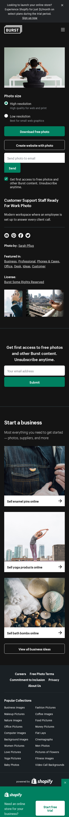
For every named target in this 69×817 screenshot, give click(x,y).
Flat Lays (40, 732)
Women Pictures (14, 745)
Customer (39, 265)
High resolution (20, 103)
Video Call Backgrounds (49, 764)
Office (8, 265)
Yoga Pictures (12, 758)
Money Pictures (44, 726)
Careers (20, 673)
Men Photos (42, 745)
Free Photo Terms (42, 673)
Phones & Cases (48, 260)
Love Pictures (12, 752)
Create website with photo (34, 145)
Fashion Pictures (45, 707)
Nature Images (13, 720)
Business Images (14, 707)
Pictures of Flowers (47, 752)
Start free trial (50, 808)
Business (10, 260)
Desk (17, 265)
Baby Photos (11, 764)
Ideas (26, 265)
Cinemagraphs (44, 739)
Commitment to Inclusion (27, 679)
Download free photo (34, 131)
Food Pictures (43, 720)
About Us (34, 685)
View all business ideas (35, 648)
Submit (35, 381)
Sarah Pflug (26, 245)
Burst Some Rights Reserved (24, 281)
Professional (26, 260)
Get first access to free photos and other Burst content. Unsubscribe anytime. (34, 182)
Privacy (53, 679)
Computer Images (15, 732)
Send (12, 167)
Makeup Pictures (14, 714)
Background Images (16, 739)
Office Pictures (13, 726)
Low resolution (20, 116)
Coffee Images (44, 714)
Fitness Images (44, 758)
